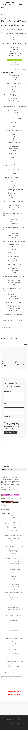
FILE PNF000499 (14, 64)
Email (6, 410)
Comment (8, 391)
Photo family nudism (10, 13)
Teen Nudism (6, 29)
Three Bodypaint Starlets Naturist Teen (19, 364)
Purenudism (14, 47)
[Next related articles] (25, 343)
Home (2, 13)
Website (7, 416)
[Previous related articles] (21, 343)
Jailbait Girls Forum (14, 723)
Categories (5, 466)
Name (6, 403)
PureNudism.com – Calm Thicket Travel (7, 363)
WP (12, 721)
